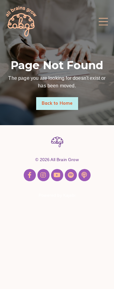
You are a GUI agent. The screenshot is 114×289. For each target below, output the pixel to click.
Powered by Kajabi (57, 195)
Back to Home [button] (57, 103)
